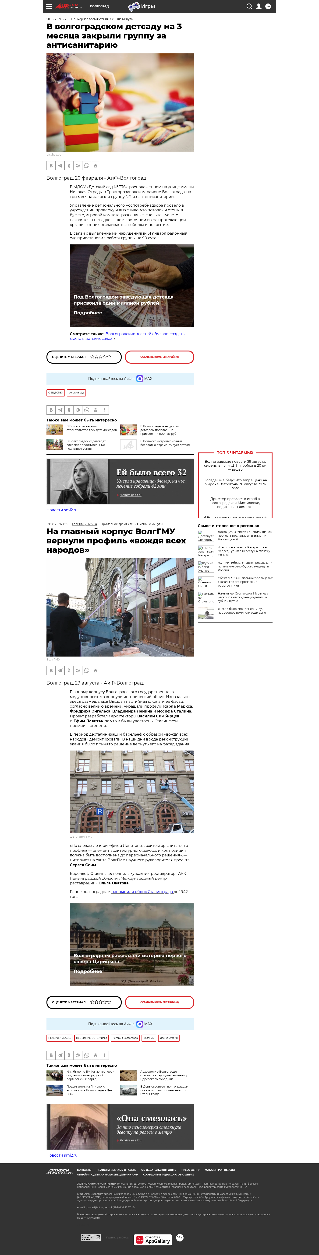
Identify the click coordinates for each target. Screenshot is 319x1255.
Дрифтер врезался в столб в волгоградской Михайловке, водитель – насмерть (235, 503)
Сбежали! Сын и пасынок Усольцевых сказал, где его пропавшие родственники (245, 581)
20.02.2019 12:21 (56, 19)
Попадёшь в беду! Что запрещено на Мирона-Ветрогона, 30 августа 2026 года (235, 484)
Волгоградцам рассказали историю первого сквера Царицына (130, 958)
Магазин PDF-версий (220, 1170)
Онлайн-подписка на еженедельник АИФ (107, 1174)
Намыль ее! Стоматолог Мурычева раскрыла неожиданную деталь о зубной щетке (243, 597)
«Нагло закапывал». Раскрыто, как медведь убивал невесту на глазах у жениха (244, 551)
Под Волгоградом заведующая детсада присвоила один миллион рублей (124, 300)
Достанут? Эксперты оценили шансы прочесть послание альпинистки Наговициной (245, 535)
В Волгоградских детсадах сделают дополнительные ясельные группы (86, 444)
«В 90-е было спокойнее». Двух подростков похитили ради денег (242, 610)
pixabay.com (55, 154)
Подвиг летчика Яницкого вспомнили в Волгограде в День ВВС (90, 1090)
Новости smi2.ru (62, 510)
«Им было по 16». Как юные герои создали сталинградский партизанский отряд (90, 1075)
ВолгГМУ (53, 659)
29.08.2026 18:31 (57, 524)
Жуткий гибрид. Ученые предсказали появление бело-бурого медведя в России (245, 566)
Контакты (84, 1170)
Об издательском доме (158, 1170)
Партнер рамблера (117, 1237)
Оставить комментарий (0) (159, 356)
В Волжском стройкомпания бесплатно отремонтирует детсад (165, 443)
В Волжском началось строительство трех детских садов (92, 428)
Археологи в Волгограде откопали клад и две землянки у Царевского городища (164, 1075)
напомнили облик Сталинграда (142, 892)
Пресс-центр (190, 1170)
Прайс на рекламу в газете (116, 1170)
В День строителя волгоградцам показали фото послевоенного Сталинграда (164, 1090)
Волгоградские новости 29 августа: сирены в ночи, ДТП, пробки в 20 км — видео (235, 466)
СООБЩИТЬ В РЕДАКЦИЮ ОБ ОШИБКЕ (168, 1174)
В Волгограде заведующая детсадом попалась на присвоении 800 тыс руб (159, 429)
